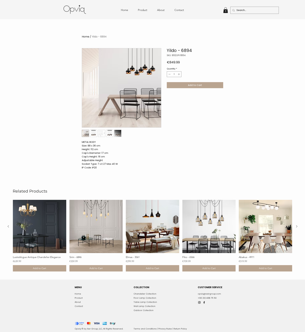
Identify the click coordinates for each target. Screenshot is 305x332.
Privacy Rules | (166, 328)
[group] (152, 236)
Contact (79, 306)
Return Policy (180, 328)
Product (79, 297)
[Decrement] (169, 74)
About (78, 302)
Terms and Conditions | (146, 328)
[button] (225, 10)
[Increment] (179, 74)
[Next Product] (297, 226)
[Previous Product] (8, 226)
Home (85, 36)
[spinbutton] (174, 74)
